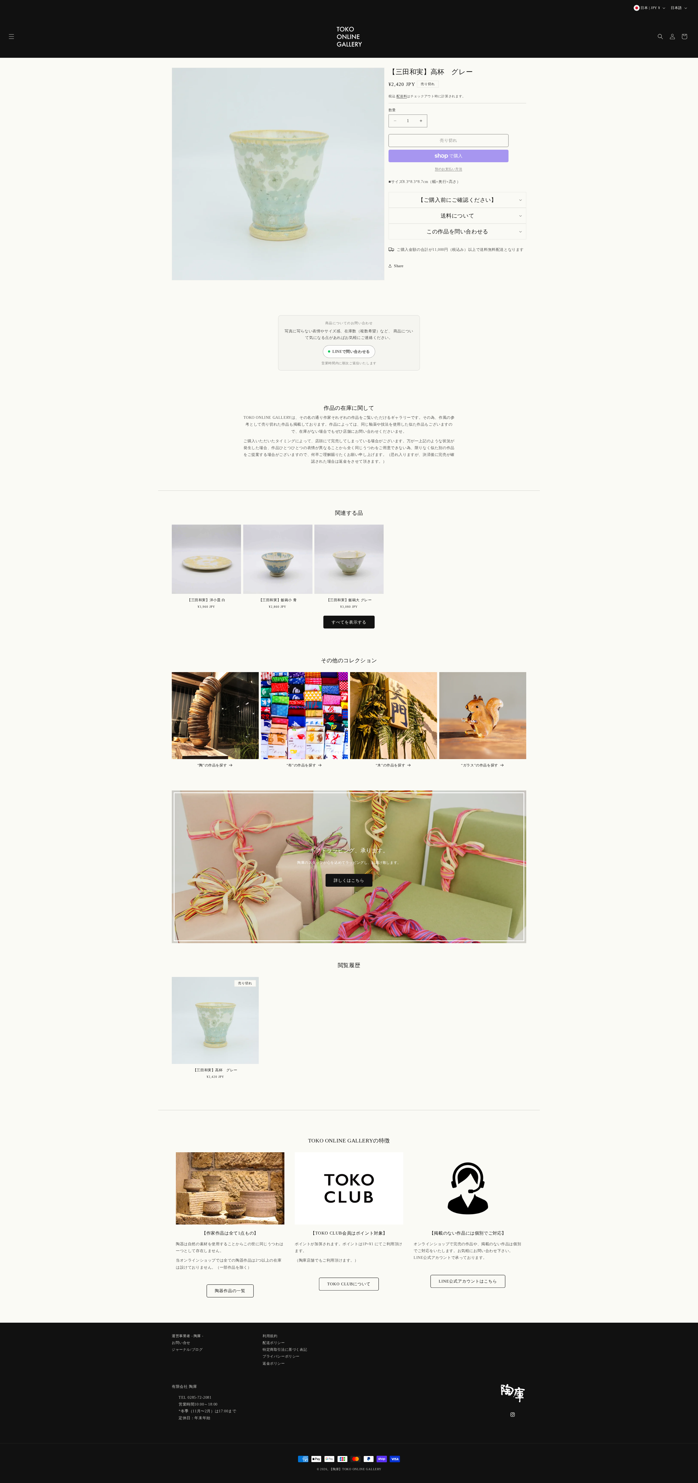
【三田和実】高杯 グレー (215, 1070)
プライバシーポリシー (281, 1355)
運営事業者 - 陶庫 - (187, 1336)
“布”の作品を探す (301, 765)
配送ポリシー (274, 1342)
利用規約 (270, 1336)
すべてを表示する (349, 622)
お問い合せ (181, 1342)
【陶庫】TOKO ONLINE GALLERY (355, 1469)
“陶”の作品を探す (212, 765)
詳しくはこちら (349, 880)
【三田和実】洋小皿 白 (206, 600)
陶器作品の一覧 (230, 1291)
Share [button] (399, 266)
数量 (392, 110)
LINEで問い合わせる (351, 352)
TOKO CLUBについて (349, 1284)
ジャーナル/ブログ (187, 1348)
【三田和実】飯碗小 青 (278, 600)
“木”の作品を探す (390, 765)
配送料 (401, 96)
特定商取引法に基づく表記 (285, 1348)
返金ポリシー (274, 1362)
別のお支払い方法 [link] (448, 169)
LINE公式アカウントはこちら (468, 1281)
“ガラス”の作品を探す (479, 765)
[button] (11, 37)
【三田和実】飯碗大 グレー (349, 600)
